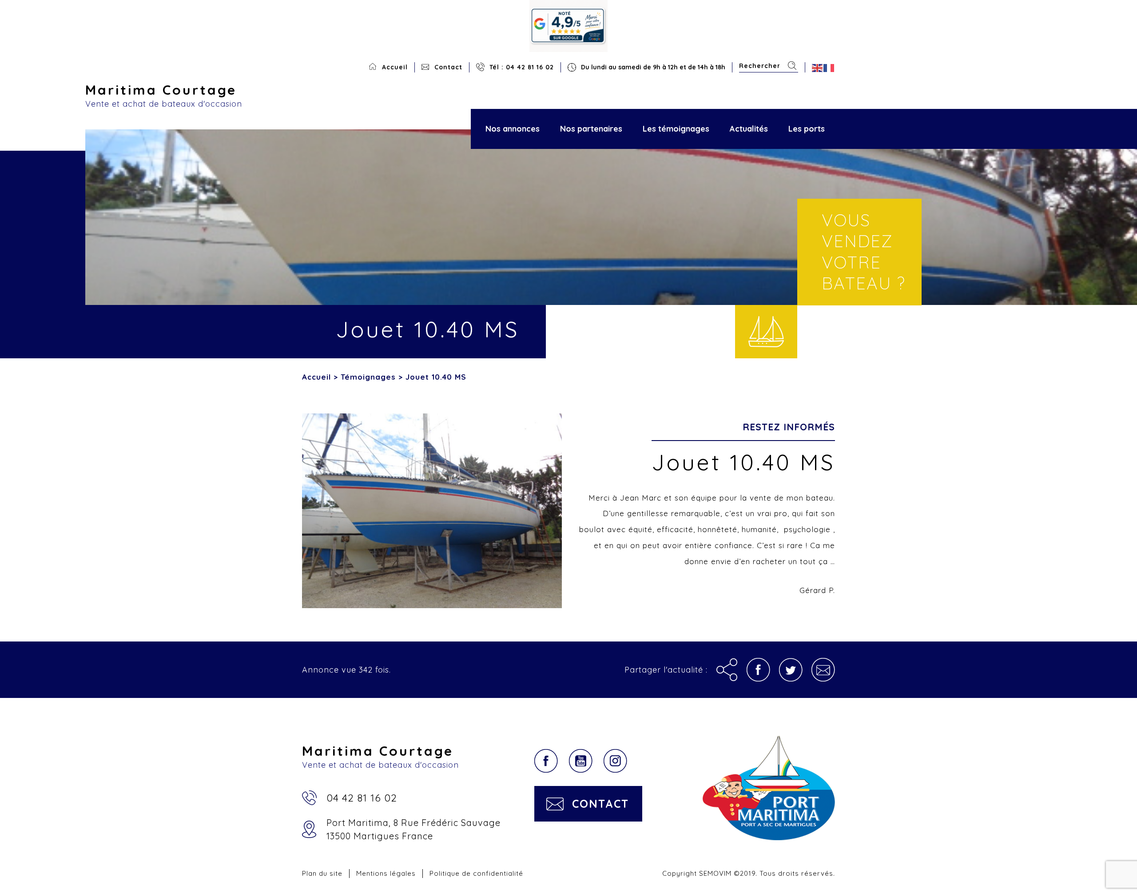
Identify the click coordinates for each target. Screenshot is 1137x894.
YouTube (580, 761)
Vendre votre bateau (766, 331)
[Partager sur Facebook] (758, 670)
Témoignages (368, 376)
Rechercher (792, 65)
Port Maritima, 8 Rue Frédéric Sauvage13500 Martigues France (413, 829)
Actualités (749, 129)
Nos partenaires (591, 129)
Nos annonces (512, 129)
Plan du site (322, 873)
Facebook (546, 761)
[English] (817, 67)
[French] (829, 67)
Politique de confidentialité (476, 873)
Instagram (615, 761)
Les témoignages (676, 129)
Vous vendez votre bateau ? (864, 251)
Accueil (395, 67)
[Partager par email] (823, 670)
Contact (448, 67)
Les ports (806, 129)
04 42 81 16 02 (361, 797)
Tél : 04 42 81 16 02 (521, 67)
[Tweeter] (791, 670)
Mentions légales (386, 873)
